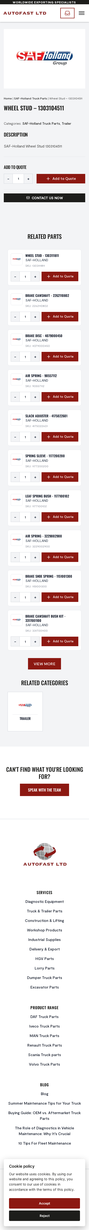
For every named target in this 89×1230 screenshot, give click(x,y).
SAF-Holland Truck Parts (30, 98)
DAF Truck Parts (44, 1016)
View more (45, 663)
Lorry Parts (45, 968)
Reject (45, 1216)
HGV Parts (44, 958)
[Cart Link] (67, 13)
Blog (44, 1093)
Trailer (66, 123)
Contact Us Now (47, 198)
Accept (44, 1203)
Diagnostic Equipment (44, 901)
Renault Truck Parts (44, 1045)
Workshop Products (44, 930)
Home (8, 98)
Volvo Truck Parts (44, 1064)
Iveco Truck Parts (44, 1026)
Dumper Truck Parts (44, 977)
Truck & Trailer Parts (44, 911)
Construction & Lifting (44, 920)
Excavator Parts (44, 987)
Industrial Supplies (44, 939)
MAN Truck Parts (44, 1035)
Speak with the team (44, 790)
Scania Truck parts (44, 1054)
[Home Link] (24, 13)
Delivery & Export (44, 949)
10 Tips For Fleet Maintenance (44, 1143)
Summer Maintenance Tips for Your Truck (44, 1103)
